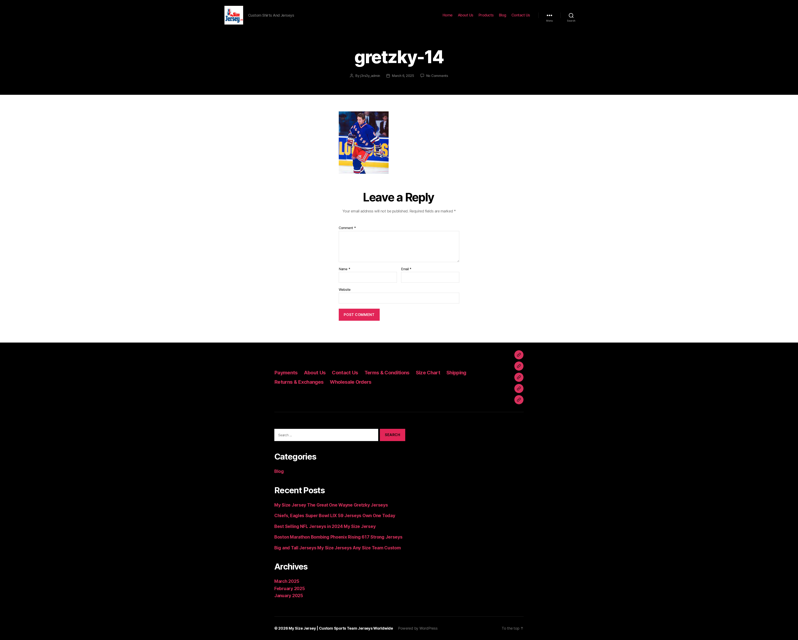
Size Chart (428, 373)
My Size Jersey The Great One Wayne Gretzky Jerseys (331, 505)
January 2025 (288, 595)
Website (345, 289)
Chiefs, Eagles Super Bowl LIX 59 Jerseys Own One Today (334, 515)
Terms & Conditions (387, 373)
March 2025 (286, 581)
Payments (286, 373)
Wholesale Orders (350, 382)
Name (344, 269)
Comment (347, 228)
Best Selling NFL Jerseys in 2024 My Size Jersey (325, 526)
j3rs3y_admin (370, 76)
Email (406, 269)
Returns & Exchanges (299, 382)
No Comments (437, 76)
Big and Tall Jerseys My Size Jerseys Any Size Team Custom (337, 547)
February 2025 (289, 588)
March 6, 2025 (403, 76)
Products (486, 15)
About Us (465, 15)
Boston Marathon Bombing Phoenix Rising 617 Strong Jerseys (338, 537)
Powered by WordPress (418, 628)
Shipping (456, 373)
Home (448, 15)
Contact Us (520, 15)
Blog (502, 15)
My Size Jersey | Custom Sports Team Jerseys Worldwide (341, 628)
